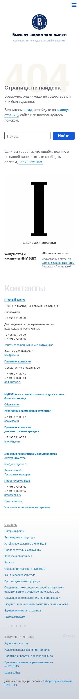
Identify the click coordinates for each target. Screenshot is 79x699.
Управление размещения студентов (27, 411)
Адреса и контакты (16, 643)
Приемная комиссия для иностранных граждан (21, 429)
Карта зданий (13, 470)
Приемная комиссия (17, 361)
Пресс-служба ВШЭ (17, 480)
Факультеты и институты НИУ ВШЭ (20, 256)
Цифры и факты (14, 531)
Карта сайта (12, 672)
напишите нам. (31, 161)
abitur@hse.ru (12, 382)
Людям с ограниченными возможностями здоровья (36, 604)
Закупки (9, 562)
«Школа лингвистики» (55, 253)
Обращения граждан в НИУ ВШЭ (24, 568)
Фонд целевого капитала (19, 575)
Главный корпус (14, 299)
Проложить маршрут (17, 474)
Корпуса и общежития (18, 556)
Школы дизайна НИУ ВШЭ (58, 262)
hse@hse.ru (11, 355)
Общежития (12, 404)
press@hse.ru (12, 494)
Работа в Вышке (14, 616)
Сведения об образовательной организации (32, 597)
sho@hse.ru (11, 421)
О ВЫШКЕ (10, 524)
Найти (64, 135)
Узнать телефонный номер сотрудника (28, 345)
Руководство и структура (19, 537)
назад (27, 109)
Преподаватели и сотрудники (22, 550)
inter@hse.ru (12, 441)
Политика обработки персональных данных (31, 656)
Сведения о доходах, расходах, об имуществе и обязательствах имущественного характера (34, 589)
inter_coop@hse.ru (15, 464)
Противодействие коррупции (22, 581)
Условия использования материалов (27, 507)
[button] (7, 625)
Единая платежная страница (22, 610)
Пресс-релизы (13, 501)
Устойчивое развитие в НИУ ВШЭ (25, 543)
